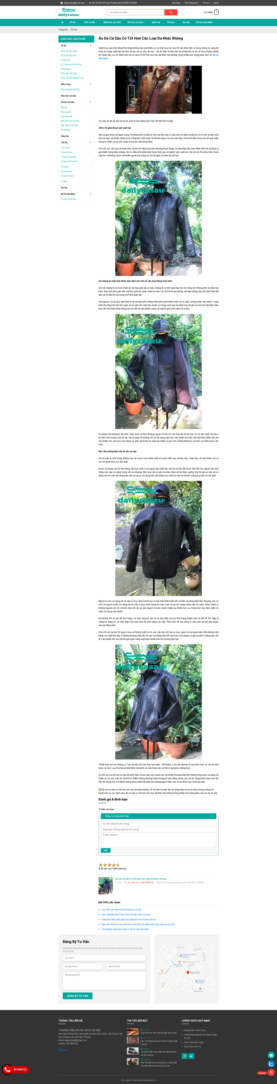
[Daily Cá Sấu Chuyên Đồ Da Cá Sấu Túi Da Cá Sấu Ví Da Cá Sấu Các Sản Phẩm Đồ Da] (68, 12)
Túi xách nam (67, 176)
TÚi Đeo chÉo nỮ (68, 199)
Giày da (65, 136)
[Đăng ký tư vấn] (271, 1055)
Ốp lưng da (66, 112)
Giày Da (156, 22)
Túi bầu (64, 181)
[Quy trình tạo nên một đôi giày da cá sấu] (132, 1031)
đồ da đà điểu (68, 194)
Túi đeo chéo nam (69, 161)
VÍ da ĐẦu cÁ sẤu (69, 73)
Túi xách (65, 167)
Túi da (171, 22)
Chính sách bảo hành (194, 1042)
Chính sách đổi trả (192, 1046)
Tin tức (206, 3)
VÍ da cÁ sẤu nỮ (68, 55)
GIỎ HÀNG (210, 12)
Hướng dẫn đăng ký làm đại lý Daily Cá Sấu (200, 1036)
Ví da (73, 22)
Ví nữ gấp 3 (66, 69)
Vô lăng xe (66, 130)
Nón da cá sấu (112, 22)
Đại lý (216, 3)
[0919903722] (271, 1063)
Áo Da (186, 22)
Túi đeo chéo (67, 152)
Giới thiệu (176, 3)
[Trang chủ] (62, 22)
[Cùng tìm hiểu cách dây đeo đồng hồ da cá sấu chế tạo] (132, 1050)
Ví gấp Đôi (65, 60)
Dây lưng (90, 22)
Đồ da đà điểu (204, 22)
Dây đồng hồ (66, 116)
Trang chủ (63, 29)
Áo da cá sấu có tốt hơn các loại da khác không (141, 38)
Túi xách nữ (66, 171)
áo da (64, 187)
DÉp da (64, 107)
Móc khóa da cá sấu (70, 121)
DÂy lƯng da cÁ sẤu (70, 89)
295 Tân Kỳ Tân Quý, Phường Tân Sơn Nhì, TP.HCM (114, 3)
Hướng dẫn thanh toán (195, 1030)
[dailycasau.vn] (185, 1056)
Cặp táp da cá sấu (69, 125)
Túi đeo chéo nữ (68, 157)
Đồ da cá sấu (135, 22)
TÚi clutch (65, 148)
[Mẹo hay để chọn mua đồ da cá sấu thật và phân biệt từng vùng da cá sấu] (132, 1061)
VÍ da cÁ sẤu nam (69, 51)
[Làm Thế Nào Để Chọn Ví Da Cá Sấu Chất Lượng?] (132, 1040)
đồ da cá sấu (68, 102)
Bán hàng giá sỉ (192, 3)
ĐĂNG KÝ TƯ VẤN (77, 995)
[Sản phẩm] (271, 1072)
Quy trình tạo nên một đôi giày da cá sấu (159, 1033)
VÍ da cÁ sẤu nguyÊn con (72, 78)
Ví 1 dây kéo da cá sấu (71, 64)
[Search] (170, 12)
